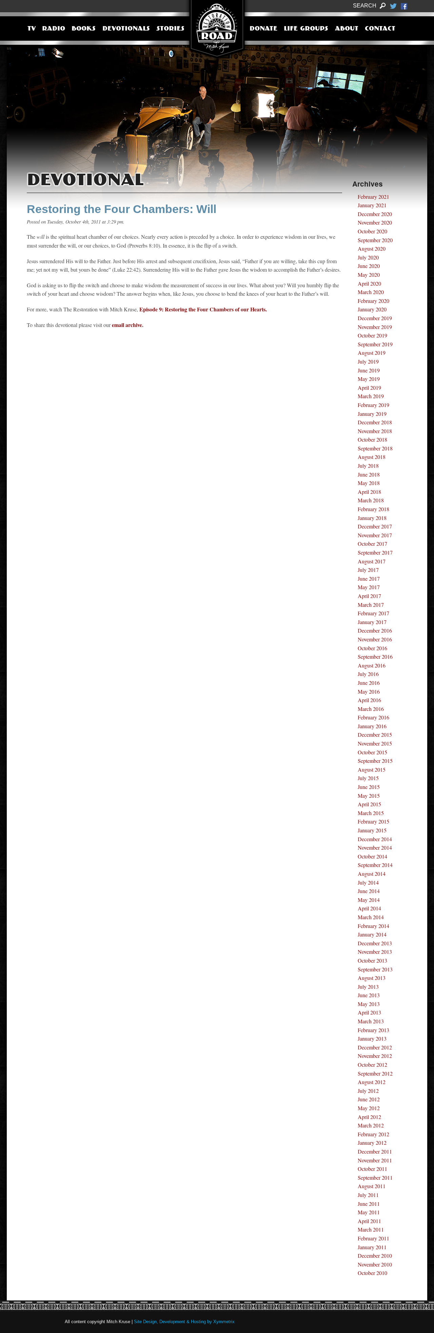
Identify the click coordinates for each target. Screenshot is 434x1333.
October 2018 (372, 439)
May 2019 (369, 378)
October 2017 (372, 543)
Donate (263, 29)
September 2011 (375, 1177)
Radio (53, 29)
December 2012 (375, 1047)
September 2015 (375, 760)
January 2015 (372, 830)
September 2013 (375, 969)
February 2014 (373, 925)
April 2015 (369, 804)
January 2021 (372, 205)
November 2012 (375, 1055)
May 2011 (369, 1212)
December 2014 (375, 839)
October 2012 (372, 1064)
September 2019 (375, 344)
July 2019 (368, 361)
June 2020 (369, 265)
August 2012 (372, 1081)
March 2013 (371, 1021)
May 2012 (369, 1108)
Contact (380, 29)
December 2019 (375, 318)
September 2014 (375, 864)
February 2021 (373, 196)
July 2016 (368, 673)
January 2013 (372, 1038)
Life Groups (306, 29)
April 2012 (369, 1116)
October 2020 (372, 231)
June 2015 (369, 786)
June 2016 (369, 682)
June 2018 (369, 474)
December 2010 (375, 1255)
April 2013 (369, 1012)
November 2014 (375, 847)
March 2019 (371, 396)
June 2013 (369, 995)
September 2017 (375, 552)
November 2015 (375, 743)
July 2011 (368, 1194)
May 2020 (369, 274)
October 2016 (372, 648)
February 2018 (373, 509)
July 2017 (368, 569)
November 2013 (375, 951)
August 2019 (372, 352)
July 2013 (368, 986)
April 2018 (369, 491)
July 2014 (368, 882)
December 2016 (375, 630)
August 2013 (372, 977)
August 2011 (372, 1186)
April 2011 (369, 1220)
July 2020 (368, 257)
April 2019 (369, 387)
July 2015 (368, 777)
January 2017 (372, 621)
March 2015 (371, 812)
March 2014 (371, 917)
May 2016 (369, 691)
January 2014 (372, 934)
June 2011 (369, 1203)
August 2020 (372, 248)
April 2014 (369, 908)
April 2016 (369, 699)
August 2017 (372, 561)
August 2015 (372, 769)
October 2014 (372, 856)
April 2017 (369, 595)
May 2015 (369, 795)
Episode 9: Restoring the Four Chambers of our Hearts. (203, 309)
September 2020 (375, 240)
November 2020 (375, 222)
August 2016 (372, 665)
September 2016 (375, 656)
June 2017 (369, 578)
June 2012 (369, 1099)
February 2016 (373, 717)
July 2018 (368, 465)
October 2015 (372, 752)
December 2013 (375, 943)
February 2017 (373, 613)
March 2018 (371, 500)
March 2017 (371, 604)
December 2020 (375, 213)
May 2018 (369, 482)
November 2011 (375, 1160)
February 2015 (373, 821)
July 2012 (368, 1090)
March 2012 (371, 1125)
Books (84, 29)
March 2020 (371, 291)
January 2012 (372, 1142)
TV (31, 29)
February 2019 (373, 404)
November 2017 (375, 535)
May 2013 (369, 1003)
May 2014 (369, 899)
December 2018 (375, 422)
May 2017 (369, 587)
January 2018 (372, 517)
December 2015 (375, 734)
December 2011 (375, 1151)
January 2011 (372, 1247)
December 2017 (375, 526)
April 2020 (369, 283)
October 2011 (372, 1168)
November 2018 (375, 430)
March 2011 (371, 1229)
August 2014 (372, 873)
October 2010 (372, 1272)
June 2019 (369, 370)
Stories (170, 29)
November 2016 (375, 639)
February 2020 (373, 300)
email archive (127, 325)
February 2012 (373, 1134)
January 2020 (372, 309)
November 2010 (375, 1264)
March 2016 (371, 708)
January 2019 (372, 413)
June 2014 (369, 890)
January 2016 (372, 726)
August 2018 (372, 456)
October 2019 (372, 335)
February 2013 (373, 1029)
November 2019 (375, 326)
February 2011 (373, 1238)
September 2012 (375, 1073)
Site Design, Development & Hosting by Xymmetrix (184, 1321)
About (346, 29)
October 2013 (372, 960)
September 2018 (375, 448)
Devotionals (126, 29)
